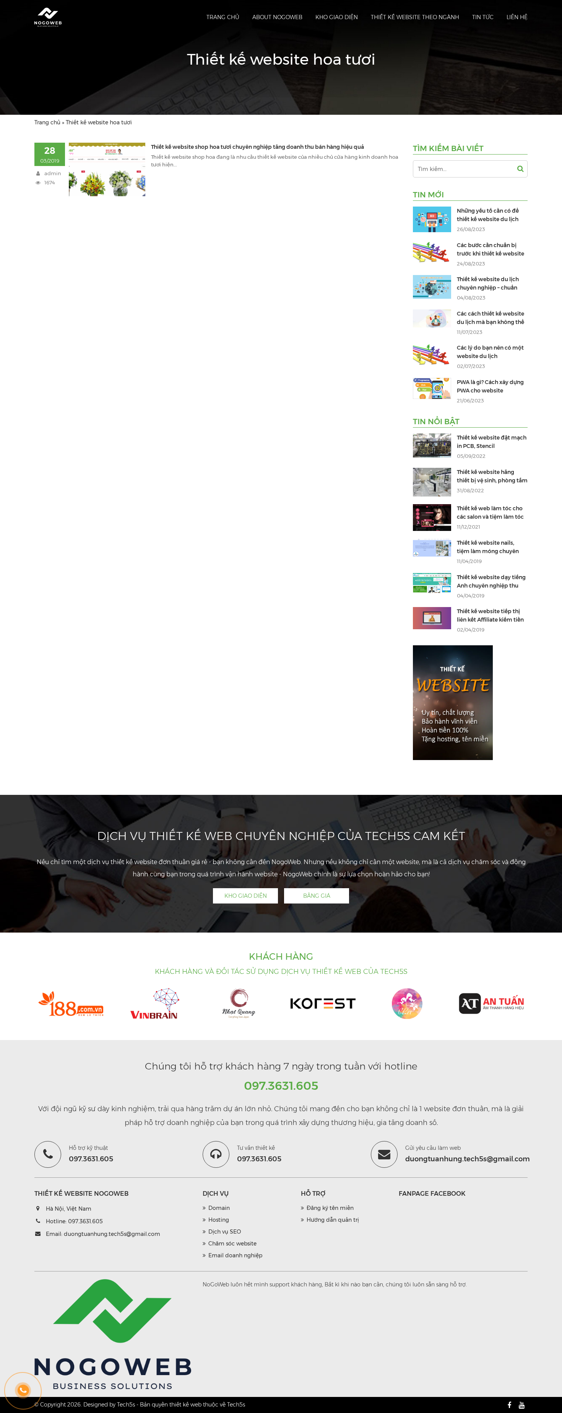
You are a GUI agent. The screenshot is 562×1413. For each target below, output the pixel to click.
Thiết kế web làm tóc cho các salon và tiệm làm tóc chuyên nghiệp (490, 517)
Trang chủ (222, 17)
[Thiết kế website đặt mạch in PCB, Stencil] (432, 445)
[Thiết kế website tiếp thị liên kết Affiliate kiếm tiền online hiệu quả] (432, 618)
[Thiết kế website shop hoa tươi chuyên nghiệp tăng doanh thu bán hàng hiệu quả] (107, 169)
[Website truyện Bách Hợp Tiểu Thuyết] (407, 1003)
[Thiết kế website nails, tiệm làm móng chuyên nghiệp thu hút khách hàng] (432, 547)
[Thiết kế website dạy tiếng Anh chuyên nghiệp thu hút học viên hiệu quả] (432, 583)
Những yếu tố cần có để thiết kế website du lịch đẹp (488, 219)
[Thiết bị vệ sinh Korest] (323, 1003)
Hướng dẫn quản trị (333, 1219)
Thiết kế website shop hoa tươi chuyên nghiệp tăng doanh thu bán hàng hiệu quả (257, 146)
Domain (219, 1208)
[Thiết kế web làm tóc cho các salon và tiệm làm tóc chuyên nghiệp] (432, 517)
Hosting (218, 1219)
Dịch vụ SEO (224, 1231)
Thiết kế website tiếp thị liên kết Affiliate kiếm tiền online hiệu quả (490, 620)
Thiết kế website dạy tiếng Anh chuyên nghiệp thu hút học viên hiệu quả (491, 585)
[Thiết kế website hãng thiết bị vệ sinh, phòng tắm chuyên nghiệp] (432, 482)
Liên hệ (517, 17)
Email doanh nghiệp (235, 1255)
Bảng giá (316, 895)
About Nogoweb (277, 17)
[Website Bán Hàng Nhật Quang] (239, 1003)
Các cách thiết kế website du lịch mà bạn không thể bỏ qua (490, 322)
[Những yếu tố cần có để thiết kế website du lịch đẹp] (432, 219)
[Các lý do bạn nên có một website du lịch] (432, 356)
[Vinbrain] (155, 1003)
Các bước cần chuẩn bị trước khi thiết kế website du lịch (490, 253)
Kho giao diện (336, 17)
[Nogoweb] (48, 17)
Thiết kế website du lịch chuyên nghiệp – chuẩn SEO (488, 288)
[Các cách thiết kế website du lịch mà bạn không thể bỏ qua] (432, 318)
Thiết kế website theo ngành (415, 17)
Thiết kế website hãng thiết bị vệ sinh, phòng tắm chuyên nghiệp (492, 480)
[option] (70, 1005)
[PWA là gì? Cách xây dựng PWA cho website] (432, 388)
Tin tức (483, 17)
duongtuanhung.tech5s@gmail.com (112, 1234)
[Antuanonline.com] (491, 1003)
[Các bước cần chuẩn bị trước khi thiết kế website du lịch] (432, 254)
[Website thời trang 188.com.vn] (70, 1003)
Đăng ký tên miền (330, 1208)
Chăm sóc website (232, 1243)
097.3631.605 (281, 1086)
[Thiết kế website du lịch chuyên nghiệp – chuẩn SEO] (432, 287)
